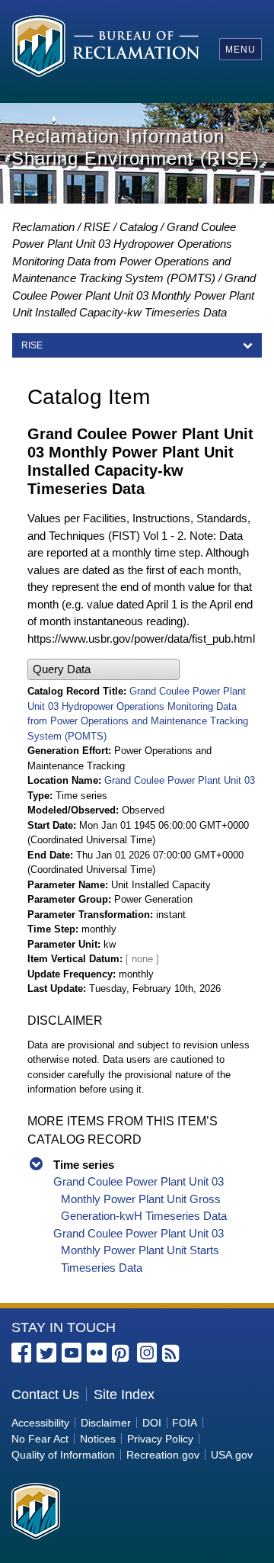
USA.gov (232, 1455)
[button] (103, 670)
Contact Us (45, 1394)
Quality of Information (63, 1455)
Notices (98, 1439)
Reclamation (43, 226)
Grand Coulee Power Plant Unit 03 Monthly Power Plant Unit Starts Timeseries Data (138, 1250)
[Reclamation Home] (105, 48)
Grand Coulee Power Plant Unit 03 (179, 780)
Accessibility (40, 1423)
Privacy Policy (160, 1439)
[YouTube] (71, 1352)
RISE (97, 226)
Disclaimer (106, 1423)
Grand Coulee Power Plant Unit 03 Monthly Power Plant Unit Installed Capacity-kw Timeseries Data (134, 295)
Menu (240, 49)
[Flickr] (97, 1352)
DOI (151, 1423)
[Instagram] (147, 1352)
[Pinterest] (122, 1354)
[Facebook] (21, 1352)
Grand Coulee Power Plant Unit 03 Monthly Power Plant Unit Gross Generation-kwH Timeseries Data (140, 1198)
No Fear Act (39, 1439)
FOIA (184, 1423)
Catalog (138, 226)
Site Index (124, 1394)
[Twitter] (46, 1352)
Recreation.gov (162, 1455)
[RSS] (172, 1354)
